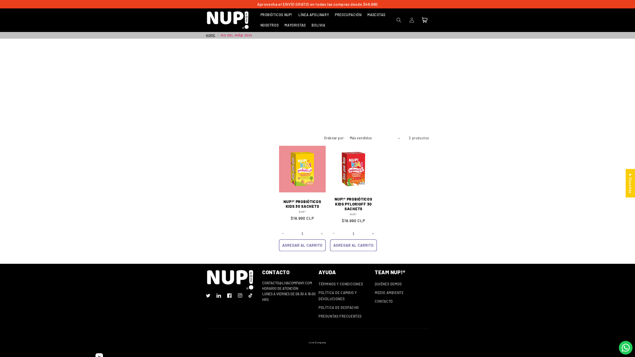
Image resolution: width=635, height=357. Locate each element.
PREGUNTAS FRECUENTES (340, 316)
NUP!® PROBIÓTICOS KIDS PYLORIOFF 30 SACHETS (353, 204)
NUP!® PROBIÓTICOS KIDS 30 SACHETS (302, 203)
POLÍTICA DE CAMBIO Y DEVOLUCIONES (337, 296)
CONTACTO (384, 301)
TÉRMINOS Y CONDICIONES (340, 284)
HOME (210, 35)
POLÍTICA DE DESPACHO (338, 307)
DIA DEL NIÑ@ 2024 (236, 35)
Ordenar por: (334, 138)
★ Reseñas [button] (630, 183)
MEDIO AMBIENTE (389, 293)
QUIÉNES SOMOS (388, 284)
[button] (276, 15)
